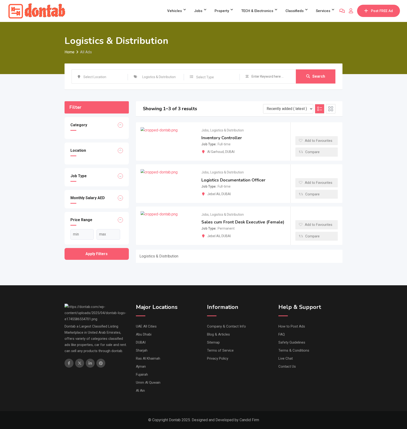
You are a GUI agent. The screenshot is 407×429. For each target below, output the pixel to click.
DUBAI (230, 152)
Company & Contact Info (226, 326)
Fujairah (142, 374)
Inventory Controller (221, 138)
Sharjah (141, 350)
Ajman (141, 366)
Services (323, 11)
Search (318, 76)
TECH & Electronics (257, 11)
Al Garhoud (215, 152)
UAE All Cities (146, 326)
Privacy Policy (217, 358)
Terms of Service (220, 350)
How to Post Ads (291, 326)
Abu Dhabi (143, 334)
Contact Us (287, 366)
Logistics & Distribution (227, 130)
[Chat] (342, 10)
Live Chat (285, 358)
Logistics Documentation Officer (233, 180)
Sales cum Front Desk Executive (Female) (242, 222)
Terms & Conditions (293, 350)
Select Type (205, 77)
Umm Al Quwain (148, 382)
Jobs (198, 11)
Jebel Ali (213, 194)
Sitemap (213, 342)
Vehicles (174, 11)
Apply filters (96, 254)
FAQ (281, 334)
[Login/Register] (351, 10)
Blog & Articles (218, 334)
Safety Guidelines (291, 342)
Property (222, 11)
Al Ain (140, 390)
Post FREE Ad (382, 11)
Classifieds (294, 11)
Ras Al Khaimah (148, 358)
